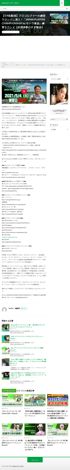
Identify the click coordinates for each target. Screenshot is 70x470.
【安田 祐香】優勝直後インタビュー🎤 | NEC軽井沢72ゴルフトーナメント (35, 413)
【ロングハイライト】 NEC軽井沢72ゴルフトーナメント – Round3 (12, 443)
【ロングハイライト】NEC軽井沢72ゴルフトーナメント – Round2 (57, 443)
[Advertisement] (35, 49)
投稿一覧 (23, 308)
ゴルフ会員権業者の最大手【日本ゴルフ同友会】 (59, 110)
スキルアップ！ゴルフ (18, 466)
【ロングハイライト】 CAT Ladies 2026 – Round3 (11, 412)
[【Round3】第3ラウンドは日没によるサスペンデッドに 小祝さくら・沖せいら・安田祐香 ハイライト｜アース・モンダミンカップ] (5, 376)
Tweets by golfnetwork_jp (9, 237)
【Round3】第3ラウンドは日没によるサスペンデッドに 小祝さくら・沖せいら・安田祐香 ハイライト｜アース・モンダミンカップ (28, 375)
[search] (67, 8)
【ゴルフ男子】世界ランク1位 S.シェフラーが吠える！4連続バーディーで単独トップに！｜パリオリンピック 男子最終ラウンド (28, 361)
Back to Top (35, 460)
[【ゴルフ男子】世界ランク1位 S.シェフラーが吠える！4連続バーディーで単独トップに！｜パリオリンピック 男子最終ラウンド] (5, 362)
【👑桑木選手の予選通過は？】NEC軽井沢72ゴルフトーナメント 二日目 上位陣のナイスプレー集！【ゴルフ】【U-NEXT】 (35, 445)
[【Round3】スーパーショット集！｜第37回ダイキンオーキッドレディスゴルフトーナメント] (5, 328)
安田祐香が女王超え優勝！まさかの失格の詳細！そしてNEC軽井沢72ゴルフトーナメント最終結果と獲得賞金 (57, 414)
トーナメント (14, 32)
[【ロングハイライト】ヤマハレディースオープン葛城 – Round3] (5, 351)
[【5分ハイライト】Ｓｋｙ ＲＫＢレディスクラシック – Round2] (5, 339)
